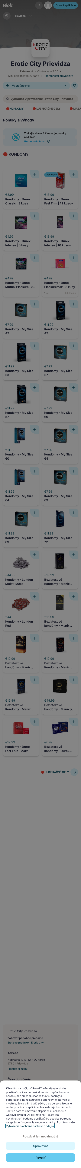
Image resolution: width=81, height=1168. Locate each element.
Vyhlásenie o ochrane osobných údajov (30, 1126)
